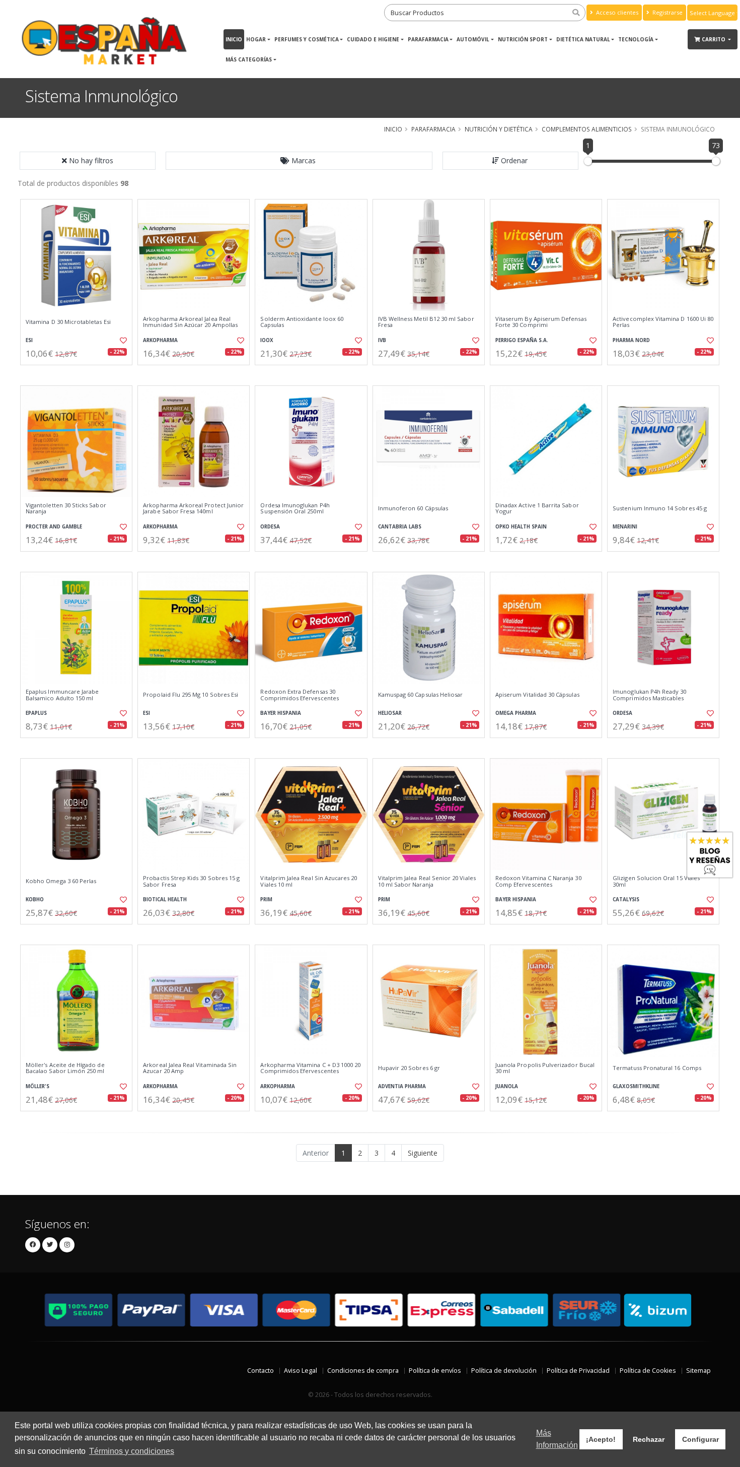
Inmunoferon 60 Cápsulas (413, 508)
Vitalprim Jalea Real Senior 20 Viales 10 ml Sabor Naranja (427, 881)
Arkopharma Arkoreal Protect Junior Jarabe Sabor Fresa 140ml (193, 508)
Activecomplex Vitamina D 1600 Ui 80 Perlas (663, 322)
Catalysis (626, 899)
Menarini (625, 526)
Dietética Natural (583, 39)
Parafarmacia (428, 39)
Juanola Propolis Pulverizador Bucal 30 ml (545, 1068)
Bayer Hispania (280, 713)
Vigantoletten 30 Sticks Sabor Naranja (66, 508)
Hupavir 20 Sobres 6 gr (409, 1068)
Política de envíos (435, 1370)
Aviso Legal (300, 1370)
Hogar (256, 39)
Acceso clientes (616, 12)
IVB (382, 340)
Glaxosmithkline (636, 1086)
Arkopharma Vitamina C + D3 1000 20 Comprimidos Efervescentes (310, 1068)
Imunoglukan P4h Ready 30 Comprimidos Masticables (649, 695)
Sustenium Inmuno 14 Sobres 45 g (660, 508)
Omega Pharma (515, 713)
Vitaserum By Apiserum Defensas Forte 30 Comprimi (540, 322)
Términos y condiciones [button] (131, 1451)
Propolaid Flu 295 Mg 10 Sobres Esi (190, 695)
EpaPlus (36, 713)
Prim (266, 899)
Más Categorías (249, 59)
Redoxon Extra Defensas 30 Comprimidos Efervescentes (299, 695)
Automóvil (473, 39)
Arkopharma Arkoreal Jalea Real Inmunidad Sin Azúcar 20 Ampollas (190, 322)
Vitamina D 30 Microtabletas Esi (68, 322)
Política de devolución (504, 1370)
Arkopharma (160, 340)
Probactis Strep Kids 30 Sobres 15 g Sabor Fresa (191, 881)
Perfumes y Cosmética (306, 39)
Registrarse (667, 12)
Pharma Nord (631, 340)
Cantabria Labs (399, 526)
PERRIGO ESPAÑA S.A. (521, 340)
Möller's (37, 1086)
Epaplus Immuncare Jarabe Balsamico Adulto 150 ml (62, 695)
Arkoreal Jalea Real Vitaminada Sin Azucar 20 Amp (190, 1068)
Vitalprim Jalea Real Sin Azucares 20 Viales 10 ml (308, 881)
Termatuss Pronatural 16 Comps (657, 1068)
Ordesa (270, 526)
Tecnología (635, 39)
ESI (29, 340)
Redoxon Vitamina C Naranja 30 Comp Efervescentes (538, 881)
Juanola (506, 1086)
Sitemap (698, 1370)
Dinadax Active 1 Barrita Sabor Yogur (537, 508)
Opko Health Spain (521, 526)
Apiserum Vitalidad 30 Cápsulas (537, 695)
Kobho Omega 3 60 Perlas (61, 881)
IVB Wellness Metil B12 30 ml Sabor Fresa (426, 322)
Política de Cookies (648, 1370)
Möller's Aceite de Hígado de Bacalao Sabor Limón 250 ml (65, 1068)
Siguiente (422, 1153)
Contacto (260, 1370)
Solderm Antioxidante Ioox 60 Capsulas (301, 322)
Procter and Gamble (54, 526)
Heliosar (390, 713)
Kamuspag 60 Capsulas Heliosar (420, 695)
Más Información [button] (557, 1439)
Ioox (266, 340)
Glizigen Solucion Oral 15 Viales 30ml (656, 881)
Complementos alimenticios (587, 129)
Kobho (35, 899)
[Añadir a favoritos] (122, 340)
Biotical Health (165, 899)
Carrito (714, 39)
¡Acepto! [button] (601, 1439)
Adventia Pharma (402, 1086)
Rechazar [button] (648, 1439)
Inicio (234, 39)
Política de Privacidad (578, 1370)
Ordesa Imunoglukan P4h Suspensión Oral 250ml (294, 508)
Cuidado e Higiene (373, 39)
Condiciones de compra (363, 1370)
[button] (299, 161)
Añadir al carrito (79, 373)
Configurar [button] (700, 1439)
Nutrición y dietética (499, 129)
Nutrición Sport (523, 39)
